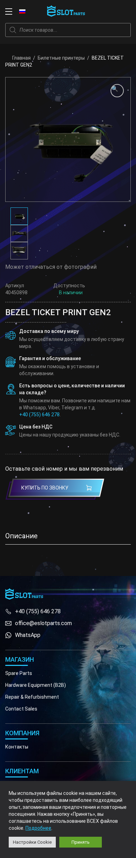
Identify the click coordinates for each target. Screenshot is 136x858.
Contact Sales (21, 709)
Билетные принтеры (61, 58)
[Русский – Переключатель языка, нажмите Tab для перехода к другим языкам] (22, 11)
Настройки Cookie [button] (32, 842)
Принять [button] (80, 842)
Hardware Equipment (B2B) (35, 685)
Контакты (16, 747)
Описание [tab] (21, 536)
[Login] (111, 11)
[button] (117, 90)
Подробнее (38, 828)
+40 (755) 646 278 (39, 414)
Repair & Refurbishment (32, 697)
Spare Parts (18, 673)
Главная (21, 58)
